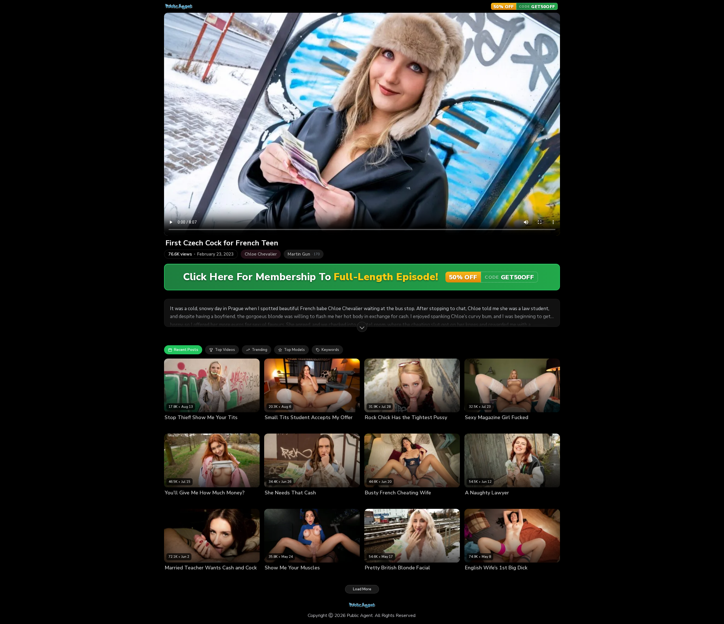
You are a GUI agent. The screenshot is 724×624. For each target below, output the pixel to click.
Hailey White (376, 427)
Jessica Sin (474, 577)
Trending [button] (259, 349)
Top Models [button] (294, 349)
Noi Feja (172, 502)
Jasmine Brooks (478, 502)
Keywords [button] (330, 349)
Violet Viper (275, 427)
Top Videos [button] (225, 349)
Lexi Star (172, 427)
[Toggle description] (362, 327)
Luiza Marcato (277, 577)
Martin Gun (192, 427)
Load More (362, 589)
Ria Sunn (473, 427)
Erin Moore (174, 577)
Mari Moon (274, 502)
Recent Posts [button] (186, 349)
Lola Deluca (375, 502)
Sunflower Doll (378, 577)
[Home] (178, 6)
